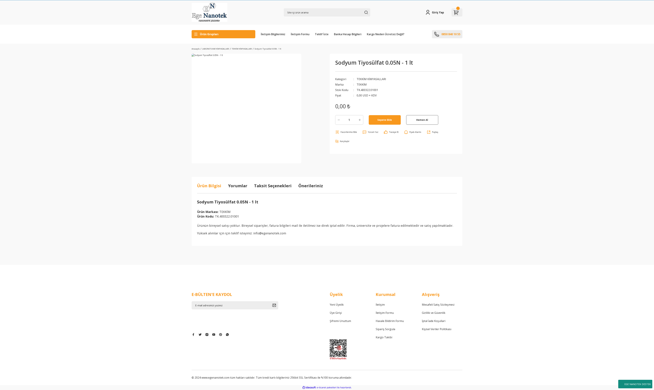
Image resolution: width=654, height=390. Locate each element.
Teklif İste (322, 34)
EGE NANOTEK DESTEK (637, 384)
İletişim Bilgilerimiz (273, 34)
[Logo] (209, 12)
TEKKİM (362, 84)
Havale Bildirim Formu (390, 321)
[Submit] (275, 305)
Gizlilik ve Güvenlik (433, 313)
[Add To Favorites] (346, 132)
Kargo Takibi (384, 337)
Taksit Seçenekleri (273, 185)
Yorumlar (237, 185)
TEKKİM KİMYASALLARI (371, 79)
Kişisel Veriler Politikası (436, 329)
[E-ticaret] (327, 387)
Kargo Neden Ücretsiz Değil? (385, 34)
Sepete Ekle (384, 119)
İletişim (380, 304)
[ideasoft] (309, 387)
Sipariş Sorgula (385, 329)
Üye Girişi (336, 313)
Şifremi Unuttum (340, 321)
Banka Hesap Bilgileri (347, 34)
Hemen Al (422, 119)
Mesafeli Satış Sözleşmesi (438, 304)
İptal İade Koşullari (433, 321)
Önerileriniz (310, 185)
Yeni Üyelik (337, 304)
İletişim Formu (300, 34)
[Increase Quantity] (359, 120)
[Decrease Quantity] (338, 120)
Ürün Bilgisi (209, 185)
